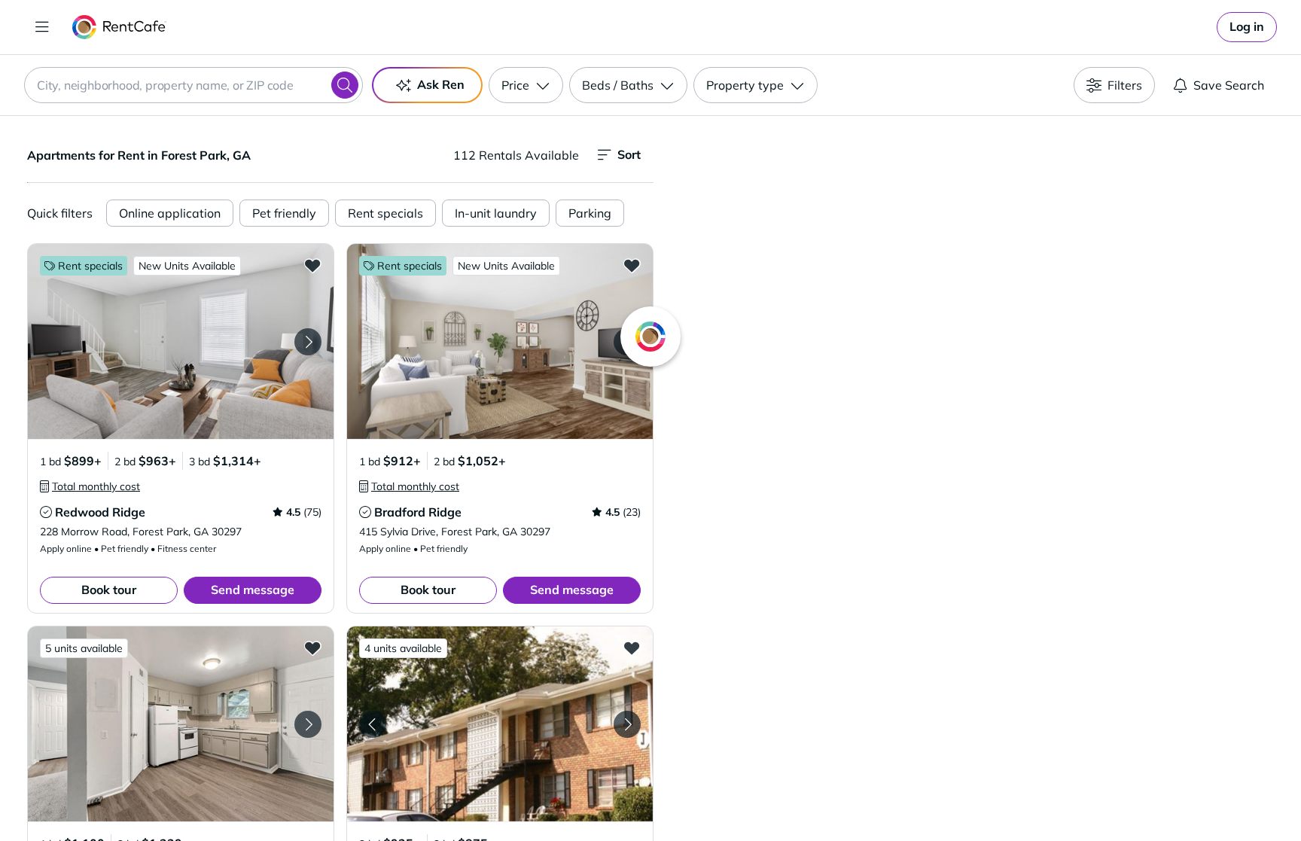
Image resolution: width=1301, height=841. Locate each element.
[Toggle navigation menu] (42, 27)
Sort (629, 154)
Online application (170, 213)
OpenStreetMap (1054, 796)
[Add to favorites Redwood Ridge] (312, 265)
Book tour (108, 589)
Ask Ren (441, 84)
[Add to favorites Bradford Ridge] (631, 265)
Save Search (1228, 85)
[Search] (344, 85)
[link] (1247, 27)
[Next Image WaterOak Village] (627, 724)
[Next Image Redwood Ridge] (307, 341)
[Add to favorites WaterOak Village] (631, 647)
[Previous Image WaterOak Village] (372, 724)
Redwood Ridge (100, 512)
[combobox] (193, 85)
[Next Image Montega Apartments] (307, 724)
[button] (181, 341)
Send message (252, 589)
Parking (589, 213)
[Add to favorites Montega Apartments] (312, 647)
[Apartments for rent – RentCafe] (119, 27)
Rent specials (385, 213)
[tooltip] (90, 486)
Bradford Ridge (418, 512)
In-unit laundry (496, 213)
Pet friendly (284, 213)
